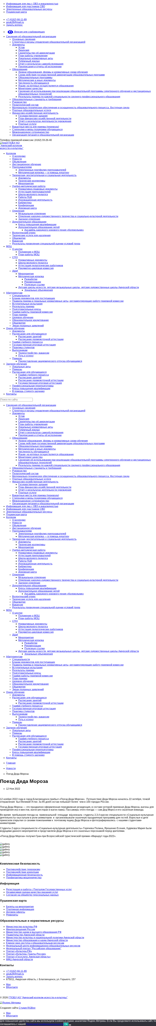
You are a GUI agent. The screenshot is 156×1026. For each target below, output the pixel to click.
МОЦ (9, 246)
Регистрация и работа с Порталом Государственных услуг (39, 889)
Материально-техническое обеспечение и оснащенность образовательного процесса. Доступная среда (70, 107)
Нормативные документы (32, 260)
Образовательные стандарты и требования (36, 99)
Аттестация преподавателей (34, 191)
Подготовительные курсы (26, 309)
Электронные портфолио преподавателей (42, 170)
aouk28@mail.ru (15, 22)
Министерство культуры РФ (21, 926)
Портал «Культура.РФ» (19, 951)
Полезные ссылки (34, 284)
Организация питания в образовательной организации (43, 135)
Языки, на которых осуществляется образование (46, 85)
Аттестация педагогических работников (40, 265)
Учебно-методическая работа (28, 186)
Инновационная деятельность (35, 200)
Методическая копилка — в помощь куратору (43, 172)
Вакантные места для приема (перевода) (35, 126)
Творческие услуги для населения (31, 235)
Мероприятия (26, 183)
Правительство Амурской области (25, 935)
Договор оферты (15, 912)
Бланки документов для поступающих (33, 298)
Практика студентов (23, 347)
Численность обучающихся (33, 83)
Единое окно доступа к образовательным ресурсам (35, 943)
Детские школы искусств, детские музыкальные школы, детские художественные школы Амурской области (78, 287)
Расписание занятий (29, 336)
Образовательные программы (35, 77)
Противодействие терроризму (23, 869)
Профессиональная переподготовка (32, 385)
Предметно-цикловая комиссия (36, 268)
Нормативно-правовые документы (38, 189)
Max (8, 984)
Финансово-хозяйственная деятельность (35, 113)
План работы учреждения (33, 55)
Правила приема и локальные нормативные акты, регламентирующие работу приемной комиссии (68, 301)
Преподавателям (22, 167)
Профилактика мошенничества (23, 877)
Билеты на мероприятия (20, 906)
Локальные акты (21, 366)
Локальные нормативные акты (35, 58)
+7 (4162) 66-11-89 (16, 19)
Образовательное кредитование (30, 320)
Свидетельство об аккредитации (36, 53)
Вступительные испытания (27, 303)
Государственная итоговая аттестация (34, 344)
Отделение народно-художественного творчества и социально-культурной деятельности (68, 216)
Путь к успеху (26, 355)
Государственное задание (33, 115)
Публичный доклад (29, 61)
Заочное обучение (16, 364)
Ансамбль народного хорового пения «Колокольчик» (54, 230)
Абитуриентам (14, 293)
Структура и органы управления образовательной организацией (48, 42)
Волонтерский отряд (23, 232)
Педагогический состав (25, 105)
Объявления (19, 161)
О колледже (19, 156)
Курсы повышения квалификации (37, 224)
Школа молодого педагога (33, 194)
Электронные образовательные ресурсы (29, 9)
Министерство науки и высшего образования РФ (33, 932)
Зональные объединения (38, 290)
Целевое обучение (22, 317)
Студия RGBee (27, 1008)
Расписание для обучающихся (29, 334)
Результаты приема (23, 306)
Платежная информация (20, 909)
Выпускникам (19, 350)
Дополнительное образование (29, 221)
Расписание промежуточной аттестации (41, 339)
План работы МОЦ (28, 254)
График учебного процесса (27, 342)
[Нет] (70, 1024)
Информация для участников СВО (25, 6)
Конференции (26, 205)
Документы (18, 44)
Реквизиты (12, 914)
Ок (66, 1024)
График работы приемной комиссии (32, 312)
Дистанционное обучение (26, 164)
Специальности (21, 295)
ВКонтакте (12, 987)
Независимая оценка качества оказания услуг (32, 892)
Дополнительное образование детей (39, 227)
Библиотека (25, 202)
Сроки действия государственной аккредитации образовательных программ (61, 74)
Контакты (11, 394)
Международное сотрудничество (30, 132)
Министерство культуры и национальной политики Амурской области (45, 937)
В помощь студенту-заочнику (28, 391)
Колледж (11, 153)
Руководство (19, 102)
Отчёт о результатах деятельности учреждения (44, 121)
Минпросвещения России (20, 929)
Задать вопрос (14, 25)
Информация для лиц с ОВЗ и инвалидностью (32, 3)
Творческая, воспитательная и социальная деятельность (44, 175)
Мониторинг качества (30, 88)
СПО (15, 257)
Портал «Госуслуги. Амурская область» (28, 956)
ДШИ (15, 271)
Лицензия (23, 50)
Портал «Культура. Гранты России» (26, 954)
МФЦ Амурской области (19, 959)
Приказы (17, 358)
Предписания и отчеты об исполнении (40, 66)
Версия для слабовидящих (29, 32)
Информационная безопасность (24, 875)
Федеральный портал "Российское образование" (33, 948)
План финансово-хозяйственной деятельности (44, 118)
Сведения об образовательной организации (31, 36)
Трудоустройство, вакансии (33, 353)
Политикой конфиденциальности (44, 1024)
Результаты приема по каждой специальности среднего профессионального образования (69, 96)
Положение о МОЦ (29, 252)
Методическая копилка (31, 276)
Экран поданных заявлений (28, 325)
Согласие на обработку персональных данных (32, 895)
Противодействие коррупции (22, 872)
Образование (19, 69)
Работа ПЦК (25, 197)
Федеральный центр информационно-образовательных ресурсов (43, 945)
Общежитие (19, 238)
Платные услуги (27, 124)
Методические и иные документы (37, 80)
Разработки (30, 279)
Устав (21, 47)
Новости (17, 159)
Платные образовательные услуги (31, 110)
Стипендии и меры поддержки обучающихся (37, 129)
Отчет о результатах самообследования (40, 64)
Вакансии (17, 241)
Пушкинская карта (16, 12)
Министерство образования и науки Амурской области (37, 940)
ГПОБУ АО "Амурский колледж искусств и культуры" (11, 146)
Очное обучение (15, 328)
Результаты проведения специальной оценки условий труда (46, 243)
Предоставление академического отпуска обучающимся (50, 361)
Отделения (18, 211)
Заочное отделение (29, 219)
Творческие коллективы (31, 180)
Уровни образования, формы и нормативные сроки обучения (53, 72)
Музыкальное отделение (32, 213)
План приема (19, 314)
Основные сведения (23, 39)
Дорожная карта (27, 208)
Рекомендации (32, 282)
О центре (17, 249)
